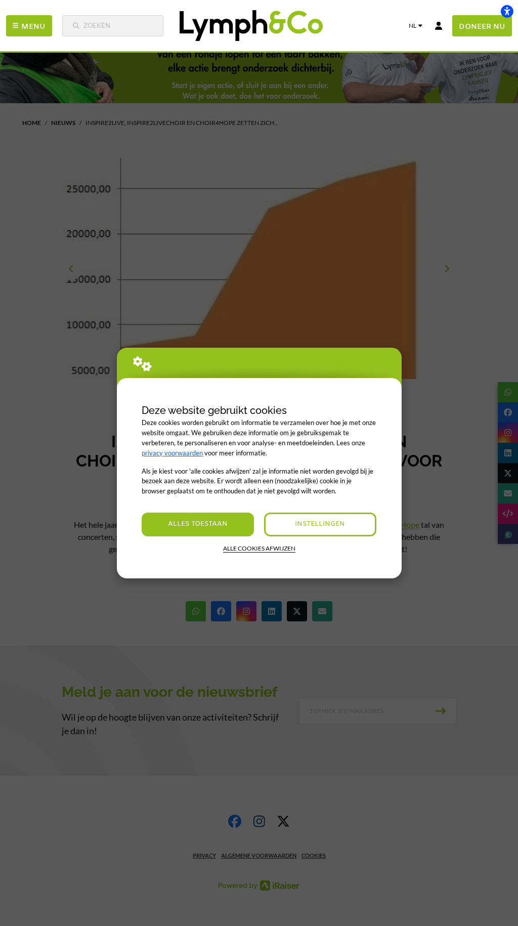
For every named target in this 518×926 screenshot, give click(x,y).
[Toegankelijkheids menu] (507, 11)
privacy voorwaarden (172, 453)
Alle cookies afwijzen (259, 548)
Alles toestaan (198, 524)
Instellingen (320, 524)
